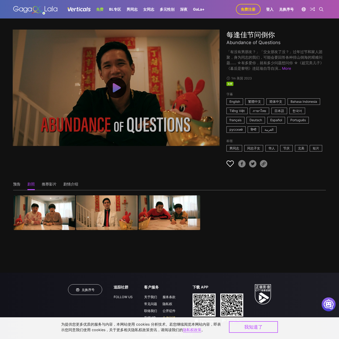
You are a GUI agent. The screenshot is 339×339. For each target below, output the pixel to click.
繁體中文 (254, 101)
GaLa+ (199, 9)
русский (236, 129)
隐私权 (167, 304)
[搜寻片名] (321, 9)
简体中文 (275, 101)
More (286, 68)
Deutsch (256, 120)
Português (298, 120)
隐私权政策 (192, 329)
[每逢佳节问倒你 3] (169, 212)
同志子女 (253, 148)
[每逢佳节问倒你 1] (44, 212)
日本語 (279, 111)
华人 (271, 148)
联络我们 (150, 311)
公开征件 (169, 311)
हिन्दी (253, 129)
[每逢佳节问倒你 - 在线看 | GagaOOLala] (35, 9)
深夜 (183, 9)
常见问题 (150, 304)
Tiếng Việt (237, 111)
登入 (270, 9)
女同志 (148, 9)
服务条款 (169, 297)
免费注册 (248, 9)
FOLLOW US (123, 297)
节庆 (286, 148)
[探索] (312, 9)
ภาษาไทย (259, 111)
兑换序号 (286, 9)
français (235, 120)
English (234, 101)
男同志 (132, 9)
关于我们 (150, 297)
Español (276, 120)
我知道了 (253, 327)
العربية (269, 129)
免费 (100, 9)
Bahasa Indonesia (304, 101)
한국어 (297, 111)
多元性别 (167, 9)
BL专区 (115, 9)
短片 (316, 148)
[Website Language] (303, 9)
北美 (301, 148)
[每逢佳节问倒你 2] (107, 212)
